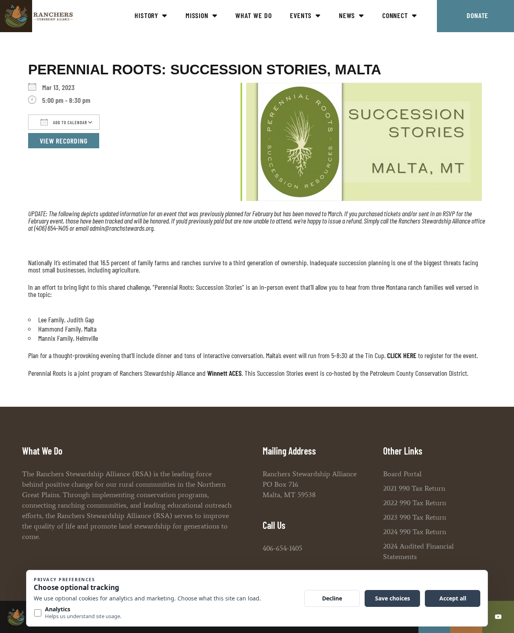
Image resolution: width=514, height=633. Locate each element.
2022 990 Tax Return (414, 502)
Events (301, 15)
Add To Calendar (69, 122)
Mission (197, 15)
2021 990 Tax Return (414, 488)
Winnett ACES (224, 373)
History (146, 15)
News (347, 15)
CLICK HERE (401, 355)
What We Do (253, 15)
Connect (395, 15)
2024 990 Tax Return (414, 531)
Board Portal (402, 473)
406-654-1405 (282, 548)
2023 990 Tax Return (414, 517)
